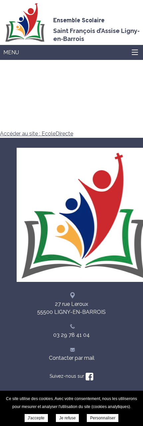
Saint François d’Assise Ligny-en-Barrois (96, 29)
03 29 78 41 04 (71, 335)
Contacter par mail (71, 358)
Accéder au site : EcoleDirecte (36, 133)
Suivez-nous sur (67, 376)
